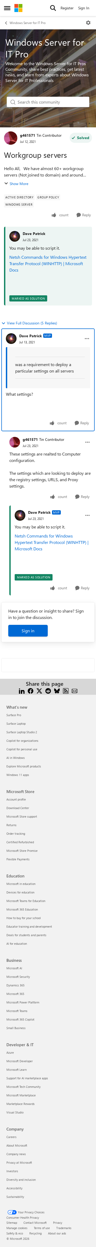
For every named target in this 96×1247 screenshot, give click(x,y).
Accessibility (14, 1188)
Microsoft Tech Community (23, 1087)
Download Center (17, 808)
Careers (11, 1137)
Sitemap (11, 1223)
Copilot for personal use (21, 749)
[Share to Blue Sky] (57, 690)
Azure (10, 1052)
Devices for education (20, 892)
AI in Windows (15, 758)
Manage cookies (16, 1228)
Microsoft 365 (15, 994)
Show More (19, 183)
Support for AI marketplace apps (27, 1078)
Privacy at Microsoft (19, 1162)
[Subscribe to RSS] (66, 690)
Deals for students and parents (26, 935)
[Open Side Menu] (7, 8)
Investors (12, 1171)
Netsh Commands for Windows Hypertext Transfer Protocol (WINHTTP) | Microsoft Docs (47, 263)
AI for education (16, 944)
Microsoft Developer (19, 1061)
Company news (16, 1154)
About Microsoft (16, 1145)
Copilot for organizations (22, 741)
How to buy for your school (23, 918)
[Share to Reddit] (48, 690)
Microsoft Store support (21, 816)
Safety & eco (14, 1233)
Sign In (83, 7)
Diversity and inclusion (21, 1180)
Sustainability (15, 1197)
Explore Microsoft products (23, 766)
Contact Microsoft (35, 1223)
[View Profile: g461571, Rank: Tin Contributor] (10, 138)
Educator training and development (29, 926)
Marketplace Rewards (20, 1104)
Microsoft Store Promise (22, 851)
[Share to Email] (74, 690)
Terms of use (42, 1228)
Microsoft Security (18, 977)
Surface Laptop (16, 723)
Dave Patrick (34, 233)
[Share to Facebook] (30, 690)
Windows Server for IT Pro (28, 23)
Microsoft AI (14, 968)
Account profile (16, 799)
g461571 (27, 135)
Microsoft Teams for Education (25, 901)
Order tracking (15, 834)
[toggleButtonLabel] (88, 22)
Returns (11, 825)
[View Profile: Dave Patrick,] (14, 236)
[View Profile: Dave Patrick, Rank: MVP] (11, 338)
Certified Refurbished (20, 842)
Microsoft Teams (16, 1011)
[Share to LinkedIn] (22, 690)
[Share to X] (39, 690)
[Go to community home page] (18, 8)
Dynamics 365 (15, 985)
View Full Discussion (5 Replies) (32, 323)
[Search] (53, 8)
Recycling (35, 1233)
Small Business (16, 1028)
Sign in (28, 630)
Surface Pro (13, 715)
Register (67, 7)
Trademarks (63, 1228)
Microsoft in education (20, 884)
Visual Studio (14, 1112)
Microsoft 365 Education (22, 909)
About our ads (57, 1233)
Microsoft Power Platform (22, 1002)
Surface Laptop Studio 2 (21, 732)
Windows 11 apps (17, 775)
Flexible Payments (18, 859)
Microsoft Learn (16, 1070)
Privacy (57, 1223)
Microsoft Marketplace (21, 1095)
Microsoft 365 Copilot (20, 1019)
